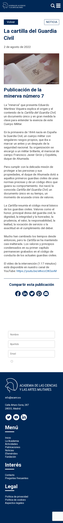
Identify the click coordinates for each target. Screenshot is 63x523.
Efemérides (11, 453)
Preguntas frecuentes (16, 478)
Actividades (11, 444)
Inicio (8, 437)
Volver (11, 22)
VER (50, 361)
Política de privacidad (16, 496)
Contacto (10, 475)
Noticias (9, 450)
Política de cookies (15, 499)
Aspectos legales (14, 503)
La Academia (12, 441)
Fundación (10, 456)
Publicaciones (12, 447)
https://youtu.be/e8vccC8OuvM (37, 271)
